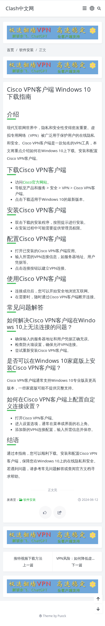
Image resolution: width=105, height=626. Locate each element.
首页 (10, 49)
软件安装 (26, 49)
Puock (62, 616)
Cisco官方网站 (35, 182)
